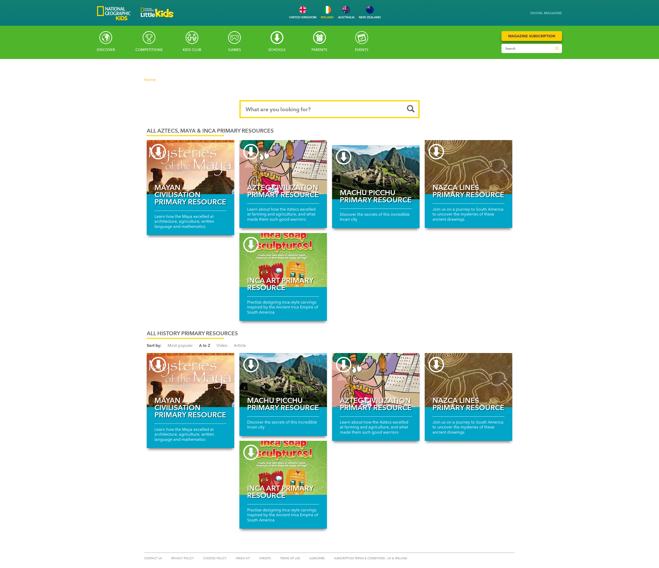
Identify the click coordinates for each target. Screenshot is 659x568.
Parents (319, 50)
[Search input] (526, 48)
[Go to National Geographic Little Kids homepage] (157, 18)
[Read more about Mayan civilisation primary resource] (190, 167)
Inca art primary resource (280, 284)
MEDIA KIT (243, 558)
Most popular (180, 345)
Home (149, 79)
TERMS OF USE (290, 558)
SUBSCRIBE (317, 558)
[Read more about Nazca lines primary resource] (468, 167)
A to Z (204, 345)
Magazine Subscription (531, 36)
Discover (106, 50)
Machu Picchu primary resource (376, 196)
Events (361, 50)
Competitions (149, 50)
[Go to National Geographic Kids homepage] (114, 13)
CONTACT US (153, 558)
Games (234, 50)
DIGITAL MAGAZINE (546, 13)
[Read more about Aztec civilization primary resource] (283, 167)
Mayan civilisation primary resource (190, 194)
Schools (276, 50)
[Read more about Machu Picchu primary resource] (376, 172)
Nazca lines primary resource (468, 191)
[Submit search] (557, 48)
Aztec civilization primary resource (283, 191)
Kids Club (192, 50)
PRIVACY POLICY (182, 558)
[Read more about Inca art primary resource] (283, 260)
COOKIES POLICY (215, 558)
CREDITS (265, 558)
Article (240, 345)
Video (222, 345)
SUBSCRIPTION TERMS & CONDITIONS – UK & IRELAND (370, 558)
